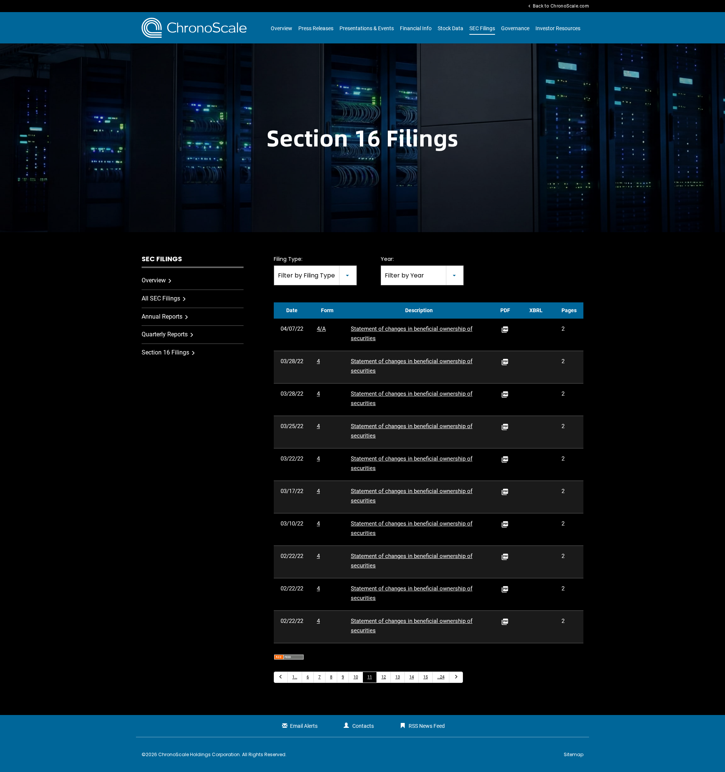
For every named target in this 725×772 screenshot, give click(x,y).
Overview (281, 28)
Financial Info (416, 28)
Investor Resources (557, 28)
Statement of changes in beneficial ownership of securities (411, 333)
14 (411, 677)
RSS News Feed (427, 726)
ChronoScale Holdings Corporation (199, 754)
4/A (321, 328)
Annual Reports (162, 316)
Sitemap (573, 754)
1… (294, 677)
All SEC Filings (161, 298)
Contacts (363, 726)
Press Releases (315, 28)
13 (397, 677)
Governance (515, 28)
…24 (440, 677)
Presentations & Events (366, 28)
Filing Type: (288, 259)
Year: (387, 259)
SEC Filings (482, 28)
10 (355, 677)
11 (369, 677)
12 (383, 677)
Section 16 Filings (165, 352)
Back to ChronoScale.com (558, 6)
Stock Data (450, 28)
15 (425, 677)
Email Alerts (304, 726)
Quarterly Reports (165, 334)
